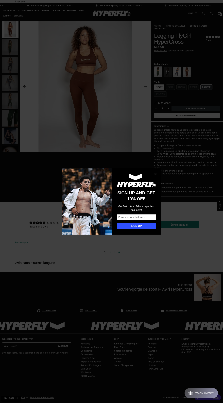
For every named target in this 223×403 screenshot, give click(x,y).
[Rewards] (201, 393)
